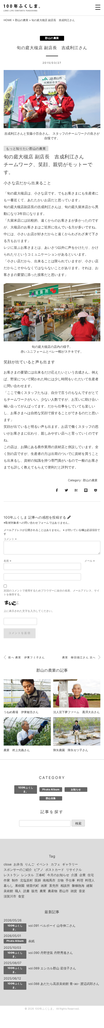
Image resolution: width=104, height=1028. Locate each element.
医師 (38, 880)
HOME (8, 20)
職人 (18, 891)
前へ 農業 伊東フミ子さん (26, 657)
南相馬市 (49, 880)
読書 (26, 891)
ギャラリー (70, 864)
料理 (80, 880)
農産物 (52, 891)
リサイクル (74, 870)
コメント (10, 539)
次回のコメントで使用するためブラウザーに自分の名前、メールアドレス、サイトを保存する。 (51, 592)
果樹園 (19, 886)
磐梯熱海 (78, 886)
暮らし (8, 886)
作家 (7, 880)
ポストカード (54, 870)
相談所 (65, 886)
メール (89, 560)
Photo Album (50, 789)
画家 (44, 886)
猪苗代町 (32, 886)
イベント (42, 864)
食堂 (21, 896)
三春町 (40, 875)
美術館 (8, 891)
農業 (43, 891)
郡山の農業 (21, 20)
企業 (82, 875)
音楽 (82, 891)
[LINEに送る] (86, 490)
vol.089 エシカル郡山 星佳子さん (52, 968)
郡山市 (64, 891)
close (8, 864)
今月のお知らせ (58, 875)
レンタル (27, 875)
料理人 (90, 880)
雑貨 (74, 891)
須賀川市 (10, 896)
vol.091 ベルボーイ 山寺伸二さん (51, 925)
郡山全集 (51, 798)
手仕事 (70, 880)
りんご (29, 864)
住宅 (91, 875)
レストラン (11, 875)
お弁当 (18, 864)
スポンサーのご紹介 (18, 870)
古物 (60, 880)
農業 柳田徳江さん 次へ (79, 657)
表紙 (31, 941)
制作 (15, 880)
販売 (34, 891)
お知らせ (76, 789)
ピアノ (38, 870)
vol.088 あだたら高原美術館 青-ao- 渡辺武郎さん (63, 984)
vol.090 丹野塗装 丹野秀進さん (50, 953)
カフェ (55, 864)
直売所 (54, 886)
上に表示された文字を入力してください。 (29, 611)
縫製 (89, 886)
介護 (74, 875)
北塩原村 (26, 880)
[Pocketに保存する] (95, 490)
